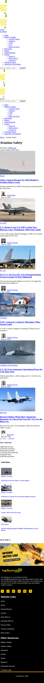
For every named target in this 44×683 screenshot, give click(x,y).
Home (3, 601)
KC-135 (3, 270)
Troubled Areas (6, 670)
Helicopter (4, 650)
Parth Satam (11, 195)
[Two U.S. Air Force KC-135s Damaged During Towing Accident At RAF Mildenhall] (17, 269)
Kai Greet (10, 434)
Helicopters (5, 524)
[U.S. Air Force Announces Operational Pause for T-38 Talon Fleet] (17, 363)
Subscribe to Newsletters (12, 64)
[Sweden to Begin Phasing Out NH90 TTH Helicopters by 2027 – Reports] (6, 522)
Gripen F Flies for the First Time (11, 512)
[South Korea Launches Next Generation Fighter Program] (6, 490)
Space (3, 658)
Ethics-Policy (5, 633)
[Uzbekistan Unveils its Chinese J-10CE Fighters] (6, 474)
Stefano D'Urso (12, 337)
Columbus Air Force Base (9, 365)
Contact (3, 613)
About (3, 605)
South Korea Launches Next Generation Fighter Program (18, 496)
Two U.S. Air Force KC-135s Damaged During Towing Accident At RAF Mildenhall (20, 276)
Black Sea (3, 413)
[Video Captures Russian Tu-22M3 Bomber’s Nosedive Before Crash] (17, 174)
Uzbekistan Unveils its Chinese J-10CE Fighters (15, 480)
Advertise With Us (7, 621)
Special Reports (6, 609)
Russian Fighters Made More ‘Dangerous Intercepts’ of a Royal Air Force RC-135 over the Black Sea (21, 419)
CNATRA (3, 318)
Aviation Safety (6, 646)
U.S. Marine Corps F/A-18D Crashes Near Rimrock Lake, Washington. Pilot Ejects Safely (20, 228)
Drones (3, 654)
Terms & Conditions (7, 629)
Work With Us (5, 617)
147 (13, 438)
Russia (2, 176)
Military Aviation (6, 476)
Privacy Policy (6, 625)
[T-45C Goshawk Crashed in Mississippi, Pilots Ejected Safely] (17, 316)
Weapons (4, 662)
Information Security (8, 666)
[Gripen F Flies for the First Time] (6, 506)
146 (10, 438)
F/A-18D (3, 223)
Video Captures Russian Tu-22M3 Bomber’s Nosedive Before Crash (19, 181)
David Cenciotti (12, 243)
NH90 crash (12, 148)
